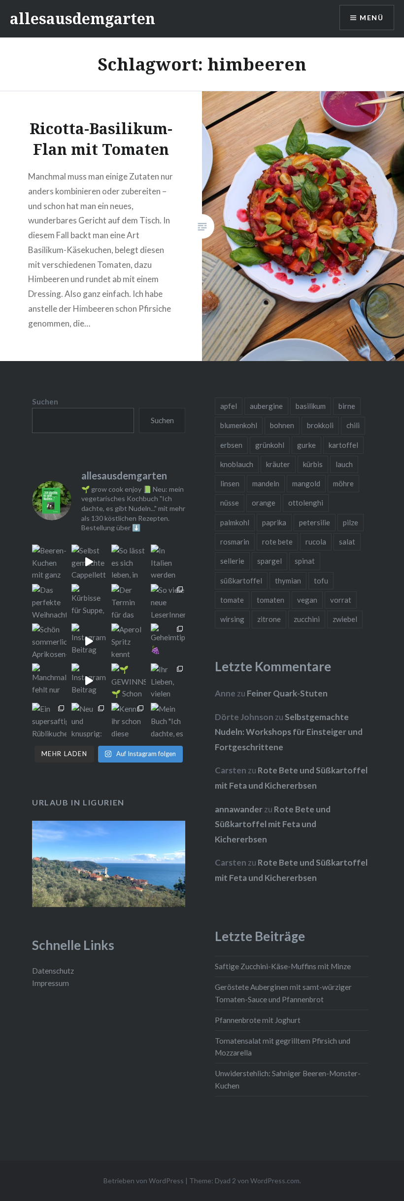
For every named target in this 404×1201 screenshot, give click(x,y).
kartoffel (343, 444)
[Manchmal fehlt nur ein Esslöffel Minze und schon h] (49, 680)
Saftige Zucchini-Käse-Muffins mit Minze (283, 966)
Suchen (45, 401)
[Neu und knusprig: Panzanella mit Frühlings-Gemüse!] (88, 720)
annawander (239, 809)
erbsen (231, 444)
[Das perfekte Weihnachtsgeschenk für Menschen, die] (49, 601)
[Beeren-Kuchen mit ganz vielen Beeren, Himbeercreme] (49, 562)
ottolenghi (305, 502)
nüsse (229, 502)
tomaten (270, 599)
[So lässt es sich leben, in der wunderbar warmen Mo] (128, 562)
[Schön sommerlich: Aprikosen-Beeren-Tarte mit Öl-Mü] (49, 640)
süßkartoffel (241, 580)
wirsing (232, 619)
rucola (315, 541)
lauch (344, 464)
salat (347, 541)
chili (353, 425)
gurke (306, 444)
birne (346, 405)
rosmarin (234, 541)
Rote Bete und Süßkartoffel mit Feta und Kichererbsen (273, 824)
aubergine (266, 405)
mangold (306, 483)
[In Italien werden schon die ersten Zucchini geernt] (168, 562)
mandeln (265, 483)
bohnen (282, 425)
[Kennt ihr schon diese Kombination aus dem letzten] (128, 720)
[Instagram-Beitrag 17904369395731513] (88, 640)
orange (263, 502)
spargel (269, 560)
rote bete (277, 541)
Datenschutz (53, 970)
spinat (305, 560)
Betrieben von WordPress (143, 1180)
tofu (321, 580)
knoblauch (236, 464)
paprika (274, 522)
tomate (232, 599)
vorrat (340, 599)
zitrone (269, 619)
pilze (350, 522)
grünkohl (269, 444)
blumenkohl (238, 425)
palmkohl (234, 522)
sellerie (232, 560)
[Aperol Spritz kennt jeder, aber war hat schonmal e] (128, 640)
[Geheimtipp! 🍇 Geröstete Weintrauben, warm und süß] (168, 640)
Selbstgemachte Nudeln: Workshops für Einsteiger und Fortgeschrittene (289, 732)
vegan (307, 599)
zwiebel (345, 619)
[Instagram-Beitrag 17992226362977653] (88, 680)
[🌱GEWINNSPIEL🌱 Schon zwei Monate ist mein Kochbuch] (128, 680)
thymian (288, 580)
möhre (343, 483)
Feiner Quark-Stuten (287, 693)
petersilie (314, 522)
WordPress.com (275, 1180)
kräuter (278, 464)
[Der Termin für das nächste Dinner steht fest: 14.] (128, 601)
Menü (371, 17)
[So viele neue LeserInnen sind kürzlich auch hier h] (168, 601)
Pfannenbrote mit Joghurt (258, 1020)
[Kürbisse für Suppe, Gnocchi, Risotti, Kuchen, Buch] (88, 601)
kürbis (313, 464)
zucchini (307, 619)
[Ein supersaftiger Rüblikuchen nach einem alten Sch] (49, 720)
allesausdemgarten (82, 18)
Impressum (50, 983)
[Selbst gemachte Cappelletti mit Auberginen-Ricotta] (88, 562)
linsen (229, 483)
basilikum (311, 405)
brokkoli (320, 425)
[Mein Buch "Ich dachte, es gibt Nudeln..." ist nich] (168, 720)
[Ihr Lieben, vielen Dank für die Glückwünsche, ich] (168, 680)
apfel (228, 405)
